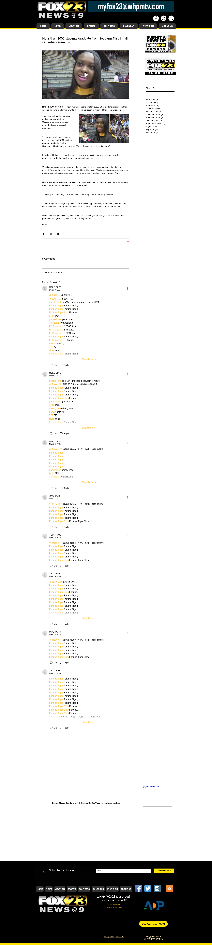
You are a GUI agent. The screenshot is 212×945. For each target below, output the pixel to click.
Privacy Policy (109, 937)
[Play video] (85, 74)
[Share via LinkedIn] (57, 233)
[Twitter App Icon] (147, 888)
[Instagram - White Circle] (163, 18)
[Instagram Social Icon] (157, 888)
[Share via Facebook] (43, 233)
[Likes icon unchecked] (51, 365)
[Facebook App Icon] (138, 888)
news (44, 224)
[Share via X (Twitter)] (50, 233)
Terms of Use (119, 937)
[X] (171, 18)
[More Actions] (127, 288)
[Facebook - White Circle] (156, 18)
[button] (57, 26)
